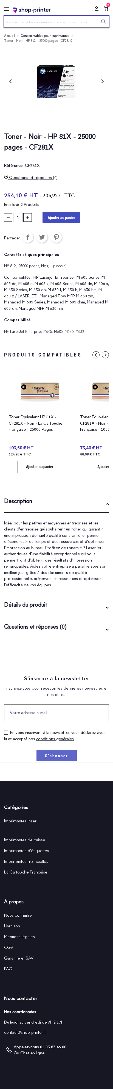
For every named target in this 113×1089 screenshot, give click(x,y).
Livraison (12, 925)
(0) (55, 177)
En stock (11, 204)
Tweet (41, 237)
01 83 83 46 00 (53, 1046)
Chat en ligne (32, 1053)
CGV (8, 947)
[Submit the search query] (103, 21)
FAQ (8, 968)
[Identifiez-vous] (95, 9)
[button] (56, 503)
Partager (27, 237)
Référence (13, 165)
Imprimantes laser (20, 820)
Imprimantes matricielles (26, 861)
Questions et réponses (33, 177)
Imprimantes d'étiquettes (26, 850)
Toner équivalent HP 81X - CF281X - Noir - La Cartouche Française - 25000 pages (35, 423)
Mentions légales (19, 936)
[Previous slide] (11, 81)
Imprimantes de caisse (24, 839)
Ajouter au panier (61, 217)
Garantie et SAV (18, 958)
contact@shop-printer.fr (25, 1032)
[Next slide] (102, 81)
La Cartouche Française (25, 872)
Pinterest (56, 237)
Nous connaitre (18, 915)
